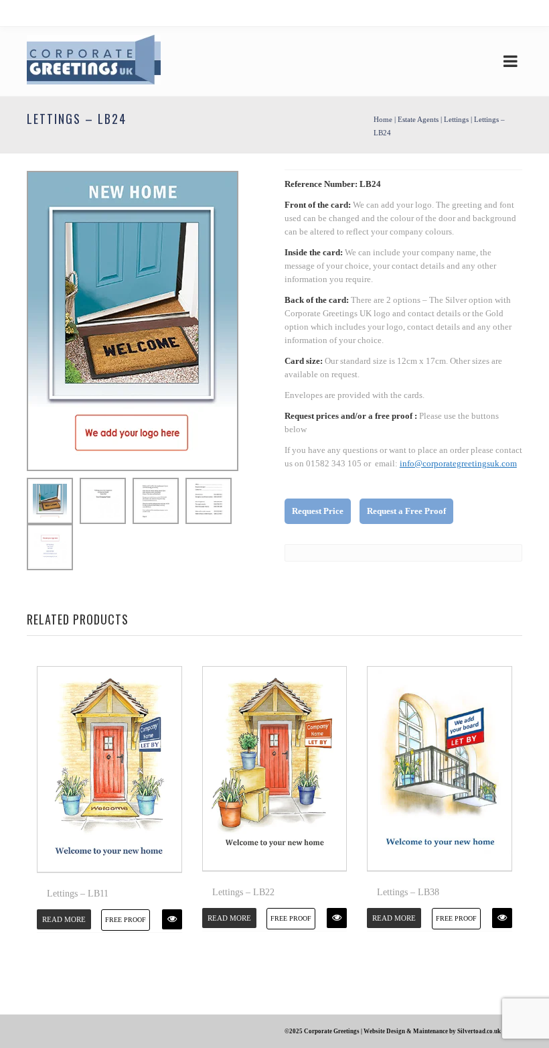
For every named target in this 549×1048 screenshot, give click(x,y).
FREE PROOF (125, 919)
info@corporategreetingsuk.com (458, 463)
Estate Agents (418, 119)
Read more (64, 919)
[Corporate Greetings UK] (94, 61)
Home (383, 119)
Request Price (317, 511)
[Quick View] (172, 919)
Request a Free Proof (406, 511)
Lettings (456, 119)
